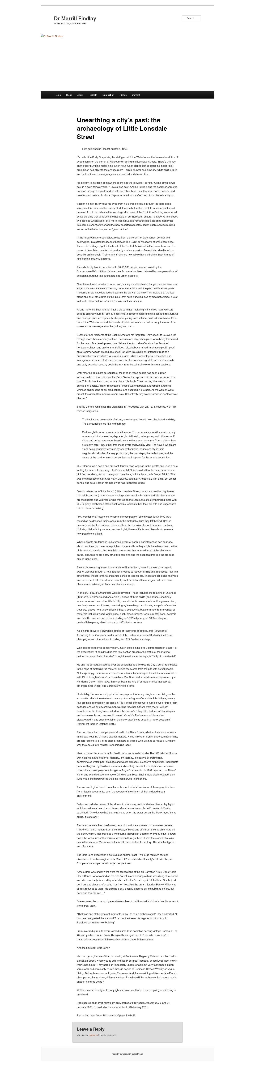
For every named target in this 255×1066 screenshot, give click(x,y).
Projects (93, 94)
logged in (93, 1034)
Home (58, 94)
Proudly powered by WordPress (127, 1053)
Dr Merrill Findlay (75, 18)
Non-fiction (108, 94)
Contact (136, 94)
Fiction (123, 94)
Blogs (69, 94)
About (80, 94)
